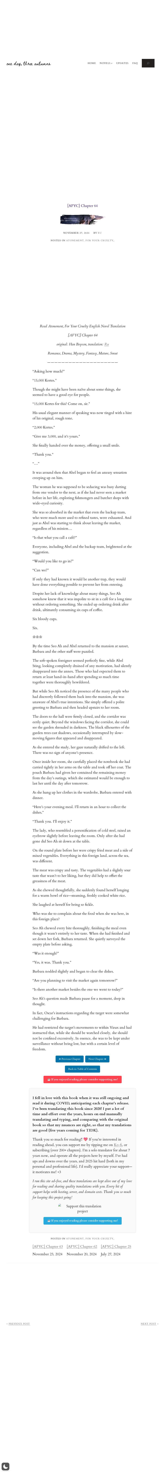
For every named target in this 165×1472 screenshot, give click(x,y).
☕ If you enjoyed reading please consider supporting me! (82, 1079)
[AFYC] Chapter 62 (82, 1246)
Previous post (19, 1323)
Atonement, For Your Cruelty (89, 240)
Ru (106, 344)
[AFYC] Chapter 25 (116, 1246)
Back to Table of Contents (82, 1069)
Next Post (148, 1323)
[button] (5, 1466)
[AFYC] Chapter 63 (48, 1246)
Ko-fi (118, 1144)
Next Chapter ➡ (97, 1059)
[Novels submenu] (111, 63)
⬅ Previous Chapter (69, 1059)
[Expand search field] (148, 63)
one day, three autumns (29, 63)
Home (92, 63)
